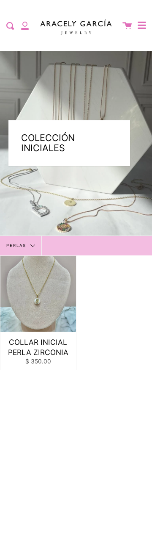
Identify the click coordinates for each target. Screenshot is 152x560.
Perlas (17, 245)
